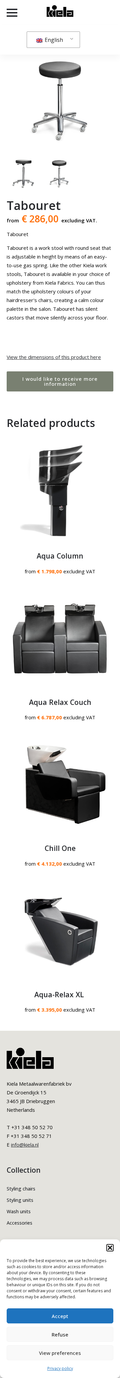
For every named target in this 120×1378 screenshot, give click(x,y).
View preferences (60, 1353)
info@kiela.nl (25, 1144)
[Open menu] (12, 12)
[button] (110, 1247)
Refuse (60, 1334)
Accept (60, 1316)
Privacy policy (60, 1368)
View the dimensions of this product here (54, 357)
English (53, 40)
